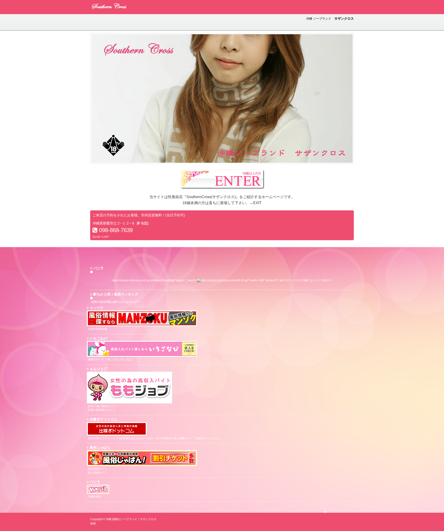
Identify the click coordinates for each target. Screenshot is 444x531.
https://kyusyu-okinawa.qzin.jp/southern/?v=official (143, 280)
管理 (93, 523)
